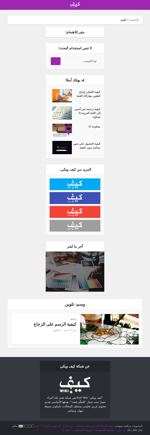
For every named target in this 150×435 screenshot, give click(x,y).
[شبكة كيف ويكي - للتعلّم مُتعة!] (75, 384)
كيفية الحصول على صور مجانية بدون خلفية (86, 145)
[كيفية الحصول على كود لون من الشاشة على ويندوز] (75, 272)
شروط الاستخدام (83, 430)
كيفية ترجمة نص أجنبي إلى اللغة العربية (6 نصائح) (87, 113)
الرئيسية (134, 19)
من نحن (121, 430)
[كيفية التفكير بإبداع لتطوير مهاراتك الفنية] (61, 95)
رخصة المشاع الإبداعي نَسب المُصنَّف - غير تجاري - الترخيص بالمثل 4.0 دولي (74, 425)
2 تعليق (57, 330)
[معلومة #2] (61, 130)
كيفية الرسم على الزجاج (55, 324)
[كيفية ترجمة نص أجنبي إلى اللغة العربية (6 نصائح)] (61, 113)
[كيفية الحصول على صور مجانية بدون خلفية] (61, 147)
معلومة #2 (94, 126)
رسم (73, 318)
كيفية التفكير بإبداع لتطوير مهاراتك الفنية (88, 93)
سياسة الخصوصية (104, 430)
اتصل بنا (66, 430)
